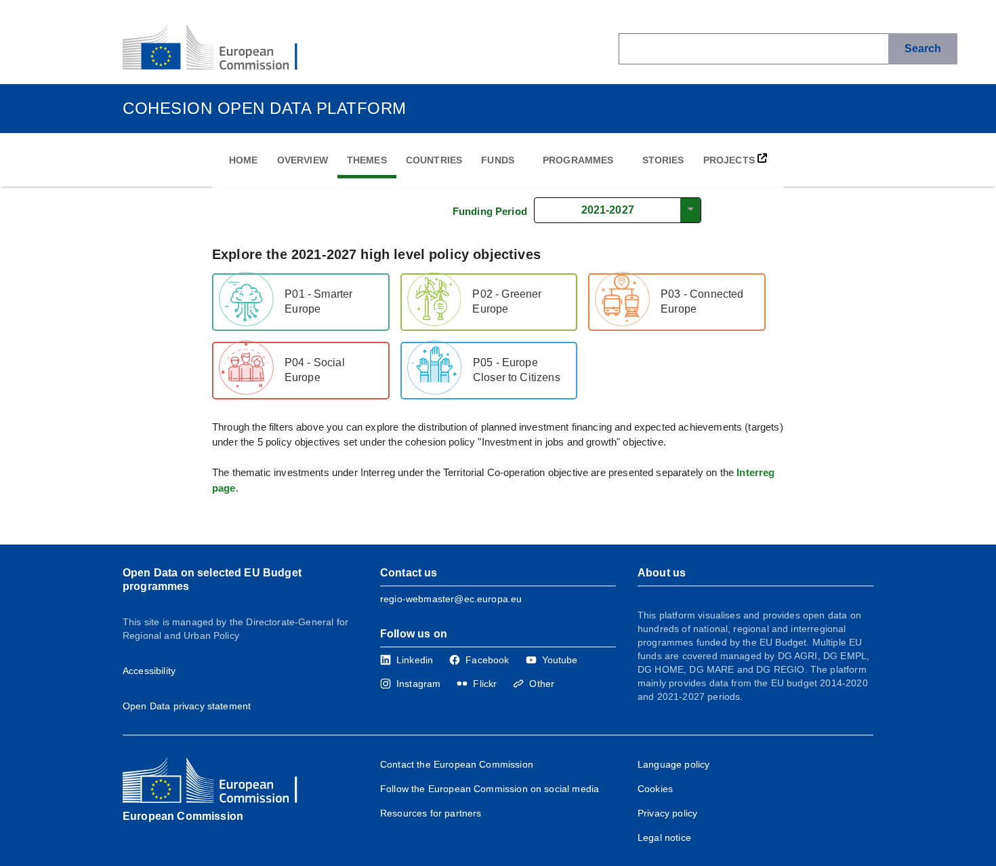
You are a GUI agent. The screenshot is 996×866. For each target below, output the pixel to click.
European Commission (183, 816)
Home (243, 160)
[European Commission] (221, 48)
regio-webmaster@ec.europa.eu (451, 598)
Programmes (578, 160)
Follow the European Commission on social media (489, 788)
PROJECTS (730, 160)
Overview (302, 160)
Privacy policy (667, 813)
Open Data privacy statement (187, 706)
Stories (663, 160)
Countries (434, 160)
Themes (367, 160)
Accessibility (149, 670)
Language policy (673, 764)
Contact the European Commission (456, 764)
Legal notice (664, 837)
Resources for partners (430, 813)
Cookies (655, 788)
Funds (497, 160)
